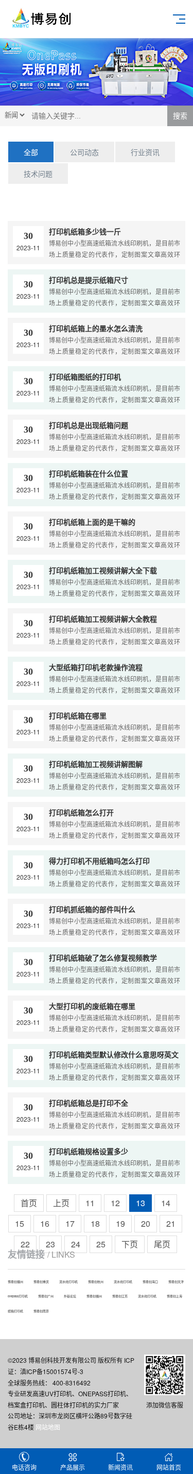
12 (115, 1203)
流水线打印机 (68, 1281)
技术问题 (38, 173)
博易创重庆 (41, 1281)
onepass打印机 (18, 1296)
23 (50, 1244)
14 (165, 1203)
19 (120, 1223)
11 (90, 1203)
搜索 (180, 116)
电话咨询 (24, 1467)
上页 (61, 1203)
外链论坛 (70, 1296)
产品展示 (72, 1467)
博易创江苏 (120, 1296)
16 (44, 1223)
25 (101, 1244)
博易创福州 (15, 1281)
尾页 (162, 1244)
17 (70, 1223)
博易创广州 (46, 1296)
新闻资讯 (120, 1467)
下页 (129, 1244)
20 (145, 1223)
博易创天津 (176, 1281)
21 (171, 1223)
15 (19, 1223)
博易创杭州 (95, 1281)
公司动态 (84, 152)
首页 (29, 1203)
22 (25, 1244)
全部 (31, 152)
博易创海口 (150, 1281)
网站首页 (168, 1467)
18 (95, 1223)
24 (75, 1244)
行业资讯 (145, 152)
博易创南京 (41, 1311)
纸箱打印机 (15, 1311)
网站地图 (48, 1426)
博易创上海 (174, 1296)
